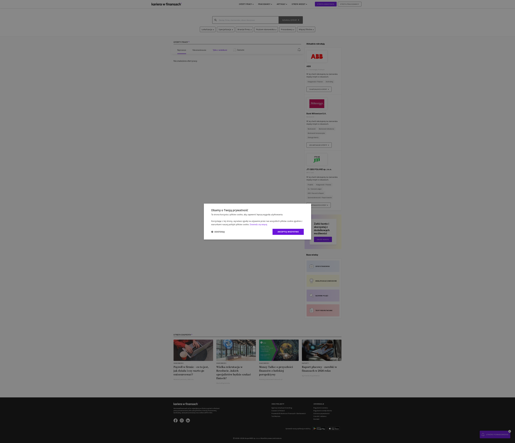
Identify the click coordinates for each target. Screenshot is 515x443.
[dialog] (257, 221)
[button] (218, 231)
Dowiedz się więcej (258, 224)
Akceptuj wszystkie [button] (288, 231)
